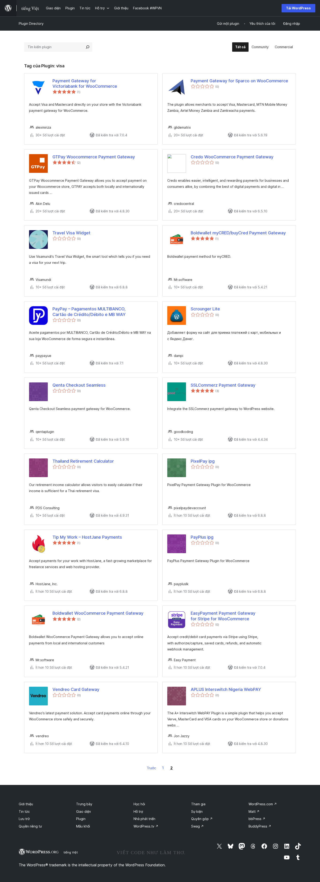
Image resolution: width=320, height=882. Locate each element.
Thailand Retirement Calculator (83, 461)
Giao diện (83, 811)
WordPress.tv (146, 826)
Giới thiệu (26, 804)
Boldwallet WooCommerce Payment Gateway (97, 613)
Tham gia (198, 804)
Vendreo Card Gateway (75, 689)
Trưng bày (84, 804)
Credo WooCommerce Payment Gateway (232, 156)
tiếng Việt (70, 852)
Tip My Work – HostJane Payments (87, 537)
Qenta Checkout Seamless (79, 385)
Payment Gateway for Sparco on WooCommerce (239, 80)
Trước (151, 768)
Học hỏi (139, 804)
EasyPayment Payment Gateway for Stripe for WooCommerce (223, 616)
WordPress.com (263, 804)
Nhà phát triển (144, 819)
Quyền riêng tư (30, 826)
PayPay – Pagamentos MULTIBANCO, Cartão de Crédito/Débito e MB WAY (89, 311)
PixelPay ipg (203, 461)
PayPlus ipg (202, 537)
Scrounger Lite (205, 308)
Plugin (81, 819)
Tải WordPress (298, 8)
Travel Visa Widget (71, 232)
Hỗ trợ (138, 811)
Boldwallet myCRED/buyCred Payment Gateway (238, 232)
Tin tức (24, 811)
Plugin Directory (31, 23)
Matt (254, 811)
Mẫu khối (83, 826)
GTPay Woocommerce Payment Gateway (93, 156)
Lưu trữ (24, 819)
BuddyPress (260, 826)
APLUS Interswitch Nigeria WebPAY (226, 689)
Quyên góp (202, 819)
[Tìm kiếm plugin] (87, 47)
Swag (197, 826)
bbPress (257, 819)
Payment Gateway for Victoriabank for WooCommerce (84, 83)
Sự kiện (197, 811)
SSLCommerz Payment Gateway (223, 385)
